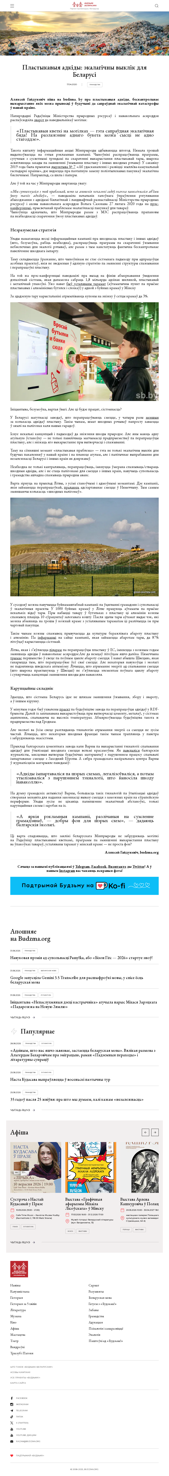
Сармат (94, 1285)
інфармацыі (47, 637)
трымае (16, 658)
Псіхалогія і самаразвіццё (106, 1328)
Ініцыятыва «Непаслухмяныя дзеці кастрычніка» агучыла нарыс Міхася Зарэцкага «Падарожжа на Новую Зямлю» (83, 1004)
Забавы (94, 1310)
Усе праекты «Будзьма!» (25, 1377)
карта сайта (18, 1383)
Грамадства (94, 85)
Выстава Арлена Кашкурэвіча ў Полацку (141, 1201)
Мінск (70, 1231)
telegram (22, 1410)
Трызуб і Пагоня (21, 1353)
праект (64, 709)
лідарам (55, 649)
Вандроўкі (17, 1347)
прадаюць (71, 487)
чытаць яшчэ (20, 1017)
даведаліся (131, 750)
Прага (15, 1227)
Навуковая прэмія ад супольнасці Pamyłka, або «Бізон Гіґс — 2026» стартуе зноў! (81, 957)
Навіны (15, 1285)
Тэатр (14, 1341)
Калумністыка (19, 1291)
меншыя (152, 417)
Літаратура (46, 995)
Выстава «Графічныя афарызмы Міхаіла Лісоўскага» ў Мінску (84, 1204)
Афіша (14, 1328)
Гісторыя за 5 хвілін (23, 1304)
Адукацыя (96, 1322)
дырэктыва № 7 (63, 166)
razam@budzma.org (28, 1441)
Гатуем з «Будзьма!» (103, 1304)
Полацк (126, 1229)
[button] (155, 1132)
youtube (21, 1429)
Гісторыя (16, 1297)
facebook (21, 1398)
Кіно (13, 1322)
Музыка (15, 1316)
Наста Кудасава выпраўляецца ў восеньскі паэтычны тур (60, 1079)
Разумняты (96, 1291)
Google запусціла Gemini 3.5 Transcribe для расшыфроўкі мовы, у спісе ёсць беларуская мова (76, 980)
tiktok (19, 1416)
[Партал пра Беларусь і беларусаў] (84, 6)
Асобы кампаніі (20, 1372)
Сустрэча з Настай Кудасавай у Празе (26, 1201)
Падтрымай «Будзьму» (30, 1455)
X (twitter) (22, 1423)
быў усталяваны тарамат (86, 283)
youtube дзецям (26, 1435)
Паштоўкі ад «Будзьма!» (106, 1341)
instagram (22, 1404)
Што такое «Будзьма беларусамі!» (31, 1367)
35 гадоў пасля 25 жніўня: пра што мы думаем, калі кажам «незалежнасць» (77, 1099)
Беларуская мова (48, 971)
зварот (39, 119)
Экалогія (94, 1334)
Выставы (83, 1231)
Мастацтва (17, 1334)
